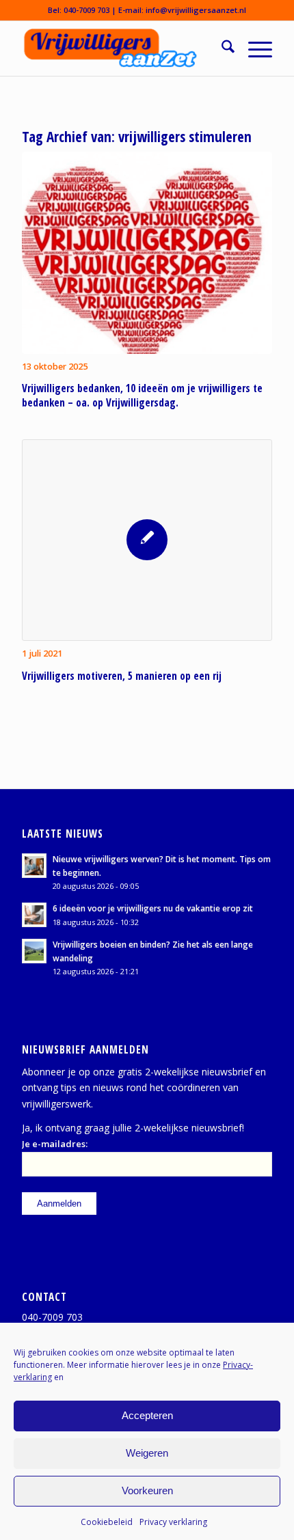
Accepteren (147, 1415)
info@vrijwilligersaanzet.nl (196, 10)
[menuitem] (221, 48)
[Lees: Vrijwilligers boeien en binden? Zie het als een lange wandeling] (34, 951)
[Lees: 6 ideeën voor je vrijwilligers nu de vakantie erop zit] (34, 915)
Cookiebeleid (107, 1522)
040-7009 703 (86, 10)
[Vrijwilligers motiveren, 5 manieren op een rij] (147, 540)
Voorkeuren (147, 1490)
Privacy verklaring (173, 1522)
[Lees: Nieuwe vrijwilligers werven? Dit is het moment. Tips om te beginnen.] (34, 865)
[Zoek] (221, 48)
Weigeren (147, 1453)
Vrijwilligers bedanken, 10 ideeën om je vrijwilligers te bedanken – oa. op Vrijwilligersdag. (142, 396)
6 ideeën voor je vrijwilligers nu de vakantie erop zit (153, 908)
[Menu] (253, 48)
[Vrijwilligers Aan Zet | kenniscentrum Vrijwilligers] (122, 48)
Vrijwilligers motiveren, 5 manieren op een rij (122, 676)
